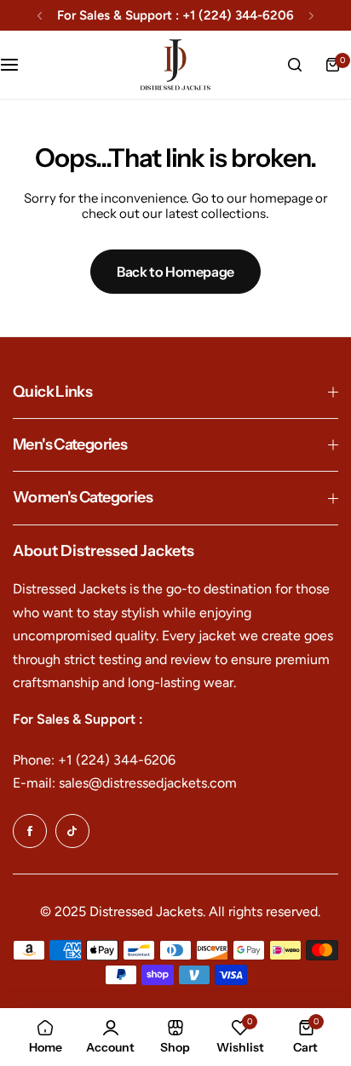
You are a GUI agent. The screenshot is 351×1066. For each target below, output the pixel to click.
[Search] (295, 64)
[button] (39, 16)
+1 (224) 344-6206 (238, 15)
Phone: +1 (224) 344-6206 (94, 760)
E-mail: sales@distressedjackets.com (125, 783)
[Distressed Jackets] (175, 64)
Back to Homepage (175, 271)
